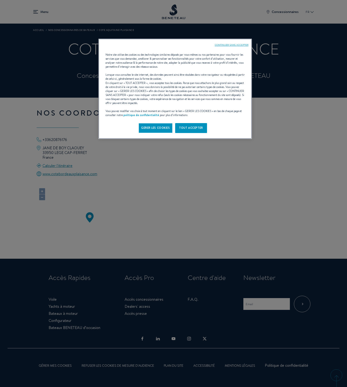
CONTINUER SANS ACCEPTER (231, 44)
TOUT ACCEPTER (191, 128)
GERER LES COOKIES (155, 128)
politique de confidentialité (141, 115)
